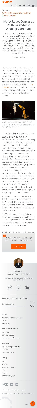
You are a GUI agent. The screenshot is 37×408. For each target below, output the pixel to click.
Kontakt (4, 320)
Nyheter (5, 10)
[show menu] (33, 5)
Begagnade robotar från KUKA (10, 338)
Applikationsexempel (8, 335)
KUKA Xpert (5, 350)
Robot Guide (5, 332)
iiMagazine (5, 373)
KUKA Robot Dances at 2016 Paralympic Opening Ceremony (16, 14)
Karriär (4, 361)
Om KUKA (5, 364)
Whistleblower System (8, 376)
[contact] (16, 5)
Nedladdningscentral (8, 352)
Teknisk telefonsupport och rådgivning (13, 318)
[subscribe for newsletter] (32, 304)
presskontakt (6, 323)
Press (3, 370)
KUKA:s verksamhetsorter (9, 367)
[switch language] (20, 5)
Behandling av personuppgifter (10, 393)
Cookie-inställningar (27, 393)
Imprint (23, 390)
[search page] (11, 5)
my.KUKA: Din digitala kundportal (11, 347)
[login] (24, 5)
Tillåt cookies (18, 247)
